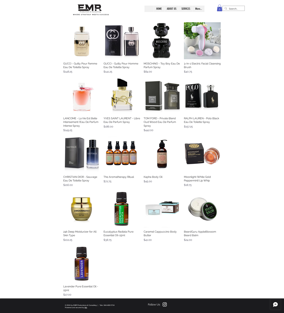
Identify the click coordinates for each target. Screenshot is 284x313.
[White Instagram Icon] (164, 304)
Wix (85, 307)
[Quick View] (81, 40)
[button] (219, 8)
